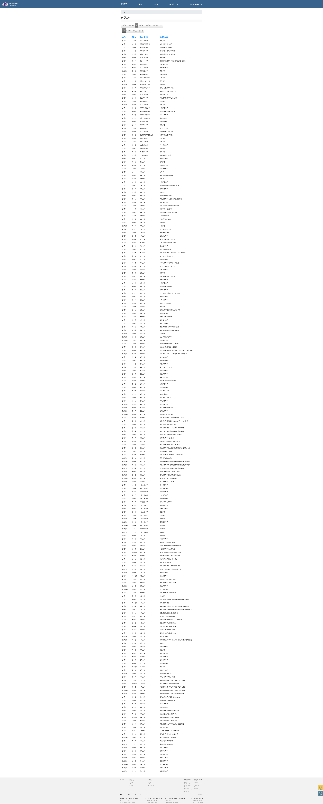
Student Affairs (187, 783)
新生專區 (124, 4)
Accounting (196, 785)
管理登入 (201, 794)
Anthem (149, 783)
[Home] (10, 4)
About (156, 4)
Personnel (196, 783)
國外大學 (135, 31)
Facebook (123, 795)
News (140, 4)
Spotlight (131, 780)
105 (157, 26)
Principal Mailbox (140, 795)
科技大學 (128, 31)
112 (133, 26)
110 (140, 26)
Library (195, 786)
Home (124, 12)
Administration (174, 4)
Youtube (131, 795)
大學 (123, 30)
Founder (150, 780)
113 (130, 26)
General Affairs (187, 785)
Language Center (196, 4)
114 (126, 26)
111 (136, 25)
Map (183, 798)
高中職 (141, 31)
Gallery (131, 785)
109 (143, 26)
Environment (151, 785)
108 (147, 26)
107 (150, 26)
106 (154, 26)
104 (161, 26)
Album (130, 783)
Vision (149, 782)
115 (123, 26)
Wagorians (131, 782)
